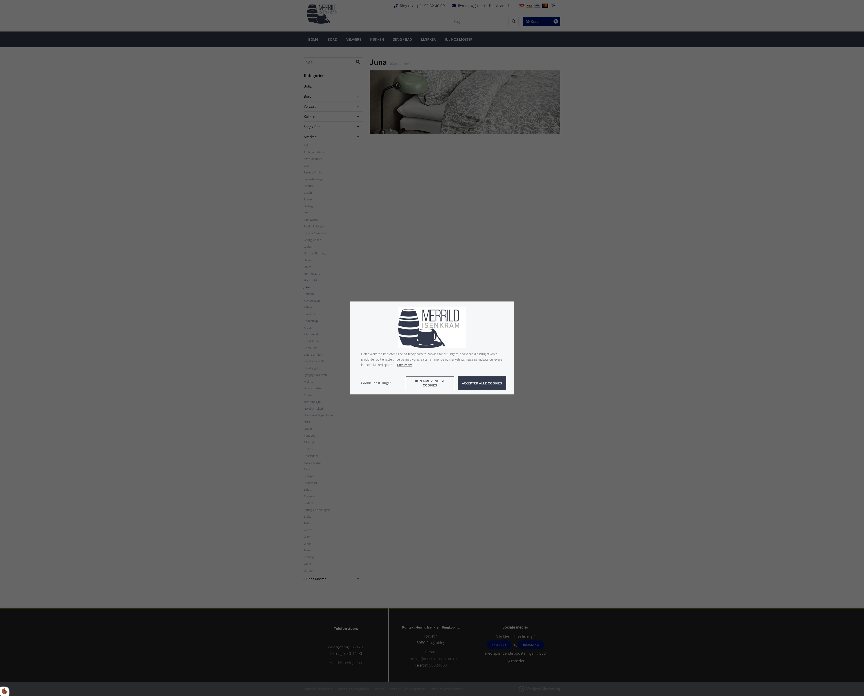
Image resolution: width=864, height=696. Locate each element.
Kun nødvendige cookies (430, 383)
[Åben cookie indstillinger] (4, 691)
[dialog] (432, 347)
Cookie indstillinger (376, 383)
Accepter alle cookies (482, 383)
